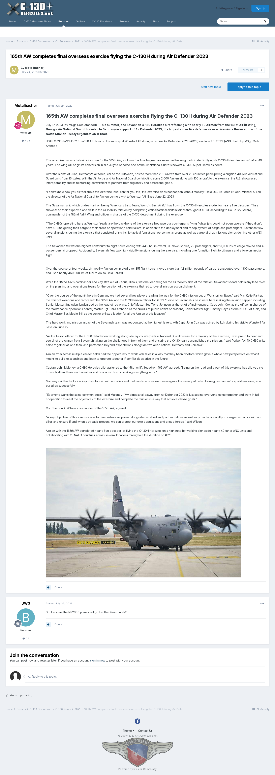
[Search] (265, 21)
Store (156, 21)
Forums (63, 21)
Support (171, 21)
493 (27, 140)
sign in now (97, 660)
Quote (58, 587)
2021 (45, 72)
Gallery (80, 21)
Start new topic (211, 87)
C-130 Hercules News (37, 21)
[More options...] (262, 105)
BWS (26, 603)
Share (227, 69)
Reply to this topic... (44, 676)
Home (13, 21)
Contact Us (145, 730)
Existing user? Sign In (231, 8)
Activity (140, 21)
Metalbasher (34, 67)
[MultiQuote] (48, 587)
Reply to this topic (248, 87)
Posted (59, 105)
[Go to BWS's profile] (26, 617)
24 (27, 638)
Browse (124, 21)
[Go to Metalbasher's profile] (14, 70)
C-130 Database (102, 21)
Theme (127, 730)
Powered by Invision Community (137, 769)
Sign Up (260, 8)
